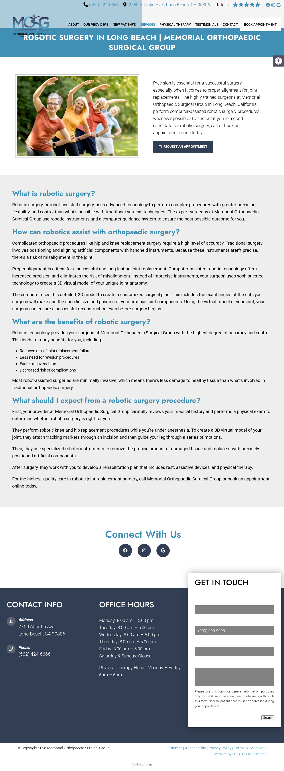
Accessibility (195, 748)
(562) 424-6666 (104, 4)
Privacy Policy (220, 748)
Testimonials (206, 25)
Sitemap (175, 748)
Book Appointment (260, 25)
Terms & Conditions (250, 748)
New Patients (124, 25)
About (73, 25)
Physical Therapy (175, 25)
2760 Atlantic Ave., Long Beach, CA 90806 (169, 4)
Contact (230, 25)
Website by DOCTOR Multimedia (239, 754)
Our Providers (95, 25)
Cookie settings (142, 764)
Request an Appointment (185, 147)
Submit (267, 717)
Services (147, 25)
